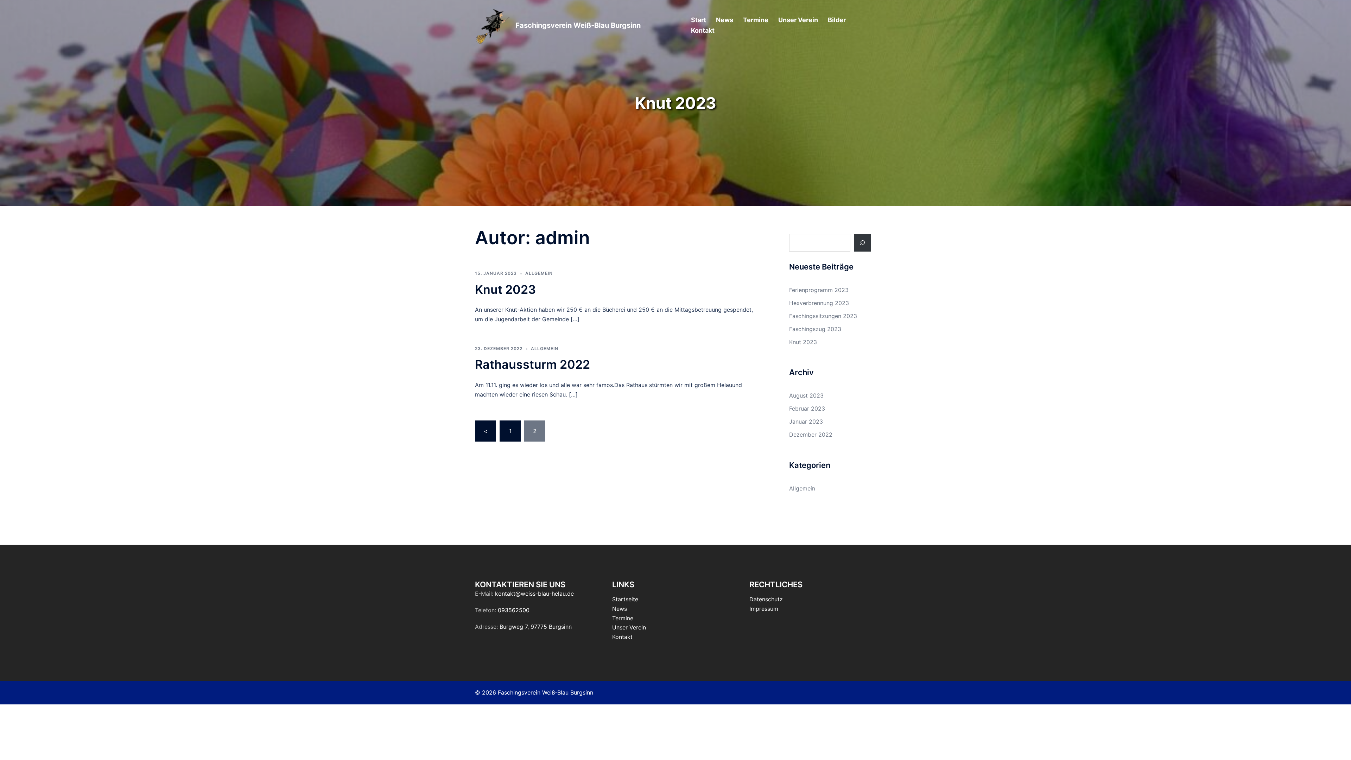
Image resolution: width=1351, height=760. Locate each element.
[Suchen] (862, 243)
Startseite (625, 599)
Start (698, 20)
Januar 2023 (806, 421)
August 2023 (806, 395)
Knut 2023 (505, 289)
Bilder (837, 20)
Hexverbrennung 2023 (819, 302)
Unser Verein (798, 20)
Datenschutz (766, 599)
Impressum (763, 608)
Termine (755, 20)
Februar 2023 (807, 408)
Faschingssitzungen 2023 (823, 315)
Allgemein (539, 273)
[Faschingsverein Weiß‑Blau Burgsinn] (492, 25)
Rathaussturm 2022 (532, 364)
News (724, 20)
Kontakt (703, 30)
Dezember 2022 (810, 434)
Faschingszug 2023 (815, 328)
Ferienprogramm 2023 (819, 289)
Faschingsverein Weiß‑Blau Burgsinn (578, 25)
